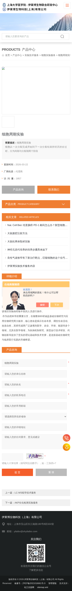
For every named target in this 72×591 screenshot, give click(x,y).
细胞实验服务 (48, 55)
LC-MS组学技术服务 (25, 492)
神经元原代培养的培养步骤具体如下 (27, 249)
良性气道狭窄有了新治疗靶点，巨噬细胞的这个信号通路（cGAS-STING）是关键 (37, 257)
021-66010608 (66, 438)
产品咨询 (18, 189)
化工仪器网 (29, 587)
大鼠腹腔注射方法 (17, 233)
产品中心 (17, 55)
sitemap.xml (42, 587)
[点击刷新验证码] (34, 456)
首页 (7, 55)
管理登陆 (52, 583)
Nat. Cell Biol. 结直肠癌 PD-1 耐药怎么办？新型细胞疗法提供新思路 (37, 225)
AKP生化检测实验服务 (26, 502)
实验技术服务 (32, 55)
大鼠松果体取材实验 (18, 241)
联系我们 (53, 189)
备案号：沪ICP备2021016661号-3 (29, 583)
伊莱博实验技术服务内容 (21, 265)
